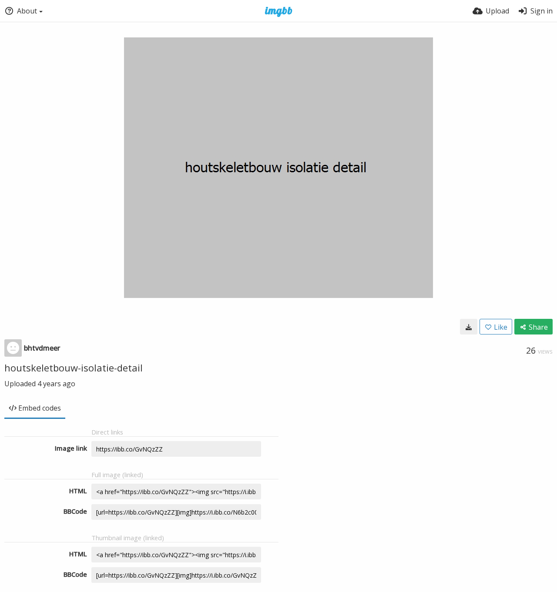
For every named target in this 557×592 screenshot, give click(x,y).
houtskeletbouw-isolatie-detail (73, 367)
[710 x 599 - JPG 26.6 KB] (468, 326)
